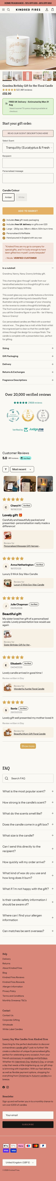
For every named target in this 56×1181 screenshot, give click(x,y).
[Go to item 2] (28, 484)
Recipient (6, 156)
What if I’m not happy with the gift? (25, 889)
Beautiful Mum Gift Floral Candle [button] (30, 733)
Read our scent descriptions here (28, 133)
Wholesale (7, 1024)
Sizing (5, 348)
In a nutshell (8, 268)
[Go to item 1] (11, 484)
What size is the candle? (18, 835)
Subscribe (28, 1124)
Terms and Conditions (13, 995)
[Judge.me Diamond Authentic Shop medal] (13, 415)
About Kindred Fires (12, 968)
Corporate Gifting (11, 1020)
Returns (6, 963)
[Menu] (3, 9)
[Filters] (5, 469)
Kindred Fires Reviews (13, 977)
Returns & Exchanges (13, 372)
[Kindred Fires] (28, 9)
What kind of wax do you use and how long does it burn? (24, 875)
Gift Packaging (10, 356)
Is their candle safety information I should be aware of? (24, 902)
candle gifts (21, 1047)
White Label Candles (12, 1029)
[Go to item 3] (45, 484)
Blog (4, 972)
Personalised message (12, 171)
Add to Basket (28, 211)
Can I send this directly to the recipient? (21, 849)
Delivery (6, 364)
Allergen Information (12, 986)
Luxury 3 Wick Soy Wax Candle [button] (29, 584)
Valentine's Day (22, 1061)
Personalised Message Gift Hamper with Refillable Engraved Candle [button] (21, 546)
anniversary (16, 1058)
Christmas (24, 1075)
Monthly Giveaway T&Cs (14, 1000)
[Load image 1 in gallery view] (28, 41)
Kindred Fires (14, 1170)
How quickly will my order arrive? (23, 862)
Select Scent (8, 140)
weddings (29, 1058)
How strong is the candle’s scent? (24, 802)
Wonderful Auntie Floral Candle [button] (29, 688)
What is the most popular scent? (23, 791)
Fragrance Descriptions (14, 380)
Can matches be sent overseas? (23, 931)
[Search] (10, 9)
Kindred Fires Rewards (13, 982)
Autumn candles (40, 1075)
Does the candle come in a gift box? (25, 824)
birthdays (42, 1058)
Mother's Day (37, 1061)
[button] (9, 89)
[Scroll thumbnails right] (49, 483)
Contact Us (7, 1015)
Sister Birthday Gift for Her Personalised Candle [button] (17, 644)
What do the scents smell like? (22, 813)
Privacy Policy (9, 991)
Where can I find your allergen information (22, 918)
